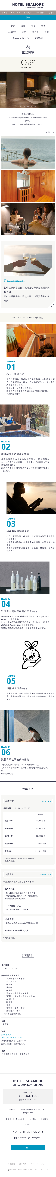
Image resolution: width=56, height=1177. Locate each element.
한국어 (51, 13)
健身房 (35, 32)
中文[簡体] (40, 13)
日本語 (5, 13)
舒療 (47, 32)
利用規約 (11, 1164)
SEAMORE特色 (21, 38)
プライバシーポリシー (39, 1164)
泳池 (24, 32)
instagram (36, 1138)
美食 (33, 26)
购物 (43, 26)
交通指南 (39, 38)
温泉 (23, 26)
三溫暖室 (12, 32)
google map (28, 1113)
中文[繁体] (28, 13)
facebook (22, 1138)
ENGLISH (15, 13)
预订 (28, 17)
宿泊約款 (22, 1164)
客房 (13, 26)
